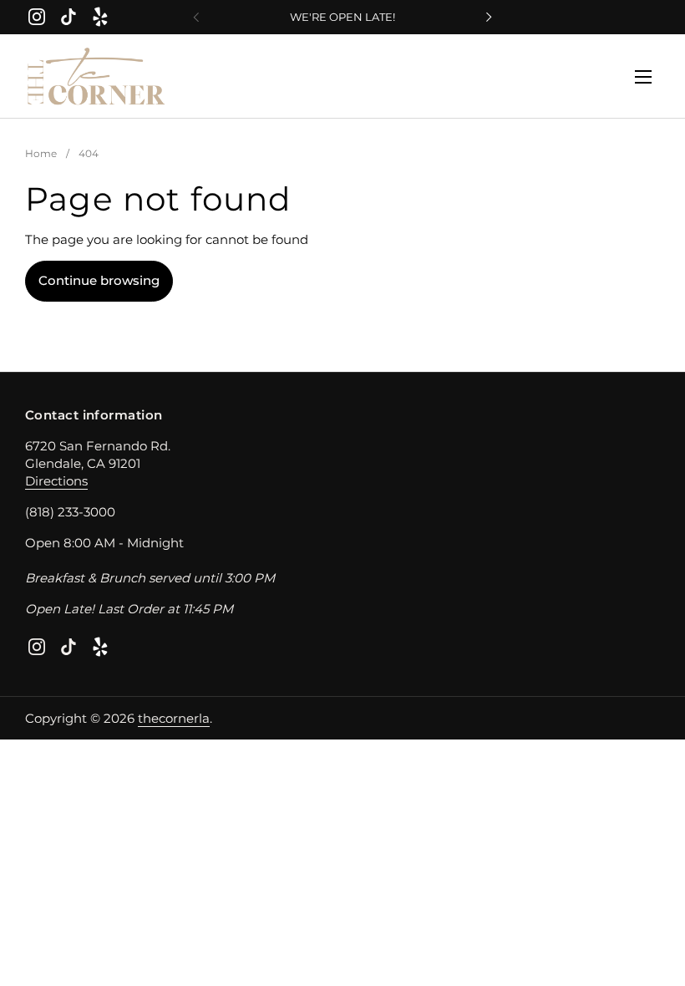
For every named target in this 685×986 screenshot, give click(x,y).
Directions (56, 481)
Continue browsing (99, 280)
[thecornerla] (96, 76)
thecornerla (174, 718)
